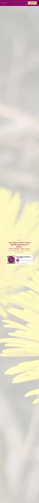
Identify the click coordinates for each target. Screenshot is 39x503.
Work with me (26, 3)
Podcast (18, 1)
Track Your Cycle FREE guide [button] (32, 3)
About (14, 1)
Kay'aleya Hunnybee (19, 252)
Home (11, 1)
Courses (22, 1)
